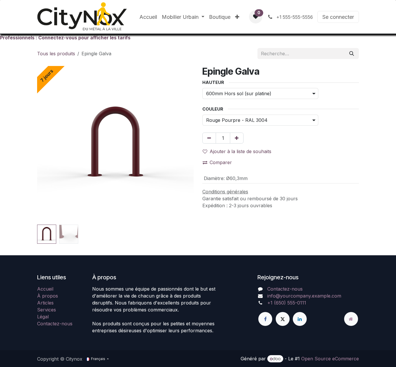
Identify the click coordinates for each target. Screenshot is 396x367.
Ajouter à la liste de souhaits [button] (240, 151)
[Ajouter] (237, 138)
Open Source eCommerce (330, 359)
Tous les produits (56, 53)
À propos (47, 296)
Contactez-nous (54, 323)
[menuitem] (148, 17)
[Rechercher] (351, 53)
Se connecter (338, 17)
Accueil (45, 289)
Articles (45, 303)
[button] (45, 144)
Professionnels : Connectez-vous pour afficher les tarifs (65, 38)
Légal (43, 317)
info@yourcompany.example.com (304, 296)
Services (46, 310)
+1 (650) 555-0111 (286, 303)
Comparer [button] (221, 162)
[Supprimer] (209, 138)
